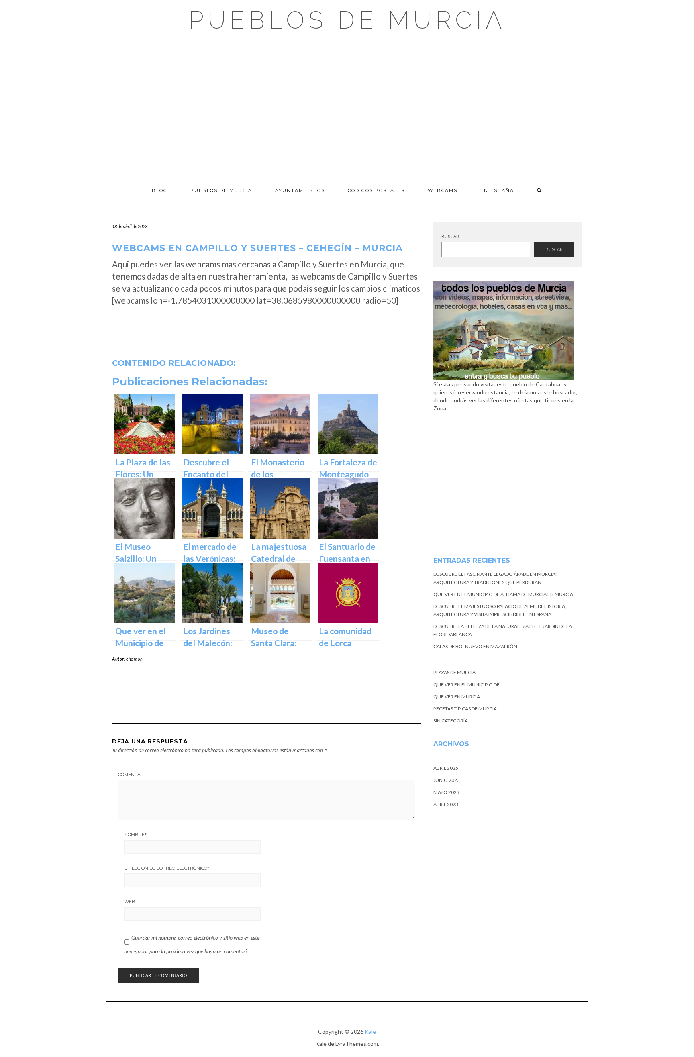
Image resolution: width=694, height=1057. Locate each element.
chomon (134, 658)
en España (497, 190)
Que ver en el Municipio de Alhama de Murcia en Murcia (503, 594)
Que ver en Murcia (456, 697)
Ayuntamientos (300, 190)
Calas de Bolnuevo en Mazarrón (475, 646)
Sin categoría (450, 721)
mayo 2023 (446, 792)
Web (129, 901)
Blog (159, 190)
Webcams (442, 190)
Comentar (131, 774)
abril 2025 (445, 768)
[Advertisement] (347, 104)
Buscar (450, 236)
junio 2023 (446, 780)
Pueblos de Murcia (347, 20)
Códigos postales (376, 190)
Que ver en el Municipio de (466, 685)
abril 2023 (445, 804)
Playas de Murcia (454, 672)
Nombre (135, 834)
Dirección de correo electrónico (166, 868)
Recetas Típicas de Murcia (465, 709)
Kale (370, 1031)
